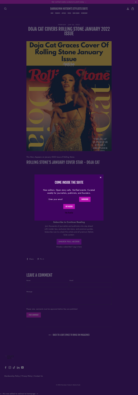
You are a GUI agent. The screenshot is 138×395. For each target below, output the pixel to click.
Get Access (69, 206)
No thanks (69, 212)
